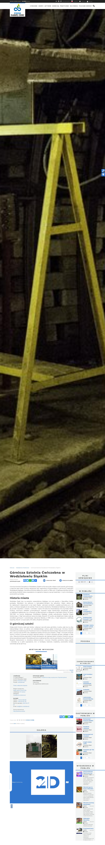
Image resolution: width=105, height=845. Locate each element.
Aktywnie (48, 6)
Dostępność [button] (66, 1)
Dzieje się (55, 6)
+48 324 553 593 (22, 700)
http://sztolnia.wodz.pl (19, 711)
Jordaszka (86, 689)
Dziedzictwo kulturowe (19, 695)
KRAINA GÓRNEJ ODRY (15, 1)
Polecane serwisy (85, 6)
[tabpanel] (33, 661)
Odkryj (40, 6)
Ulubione (83, 1)
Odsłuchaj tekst (51, 580)
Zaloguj (90, 1)
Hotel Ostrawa (87, 666)
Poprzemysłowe (62, 677)
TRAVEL (26, 1)
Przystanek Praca (88, 828)
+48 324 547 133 (22, 701)
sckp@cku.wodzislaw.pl (23, 706)
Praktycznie (64, 6)
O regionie (33, 6)
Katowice (85, 649)
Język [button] (75, 1)
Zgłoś (71, 670)
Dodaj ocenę (30, 720)
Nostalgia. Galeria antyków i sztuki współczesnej (88, 626)
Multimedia (74, 6)
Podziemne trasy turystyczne (49, 677)
